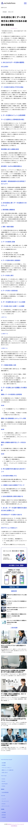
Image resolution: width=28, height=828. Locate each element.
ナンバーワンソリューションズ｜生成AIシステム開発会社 (8, 4)
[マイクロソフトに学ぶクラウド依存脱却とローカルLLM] (3, 603)
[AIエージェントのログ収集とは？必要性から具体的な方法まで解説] (3, 622)
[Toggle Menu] (25, 3)
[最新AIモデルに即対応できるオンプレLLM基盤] (3, 597)
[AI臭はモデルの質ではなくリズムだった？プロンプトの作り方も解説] (3, 609)
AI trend (4, 11)
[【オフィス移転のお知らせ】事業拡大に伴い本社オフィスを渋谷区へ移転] (3, 616)
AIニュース (10, 11)
